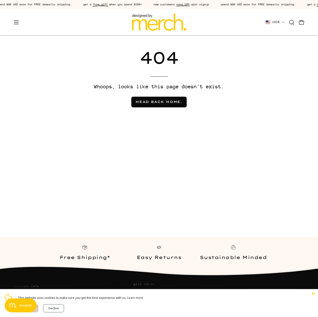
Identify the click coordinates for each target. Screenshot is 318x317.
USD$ (276, 22)
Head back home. (158, 102)
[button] (292, 22)
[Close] (313, 293)
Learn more (135, 298)
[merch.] (159, 22)
